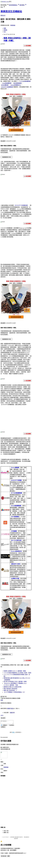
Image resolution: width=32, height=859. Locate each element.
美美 (2, 700)
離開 (9, 856)
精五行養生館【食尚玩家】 (11, 688)
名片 (5, 31)
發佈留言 (3, 727)
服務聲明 (16, 838)
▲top (2, 715)
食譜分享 (12, 712)
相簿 (5, 28)
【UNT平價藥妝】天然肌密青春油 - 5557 (14, 692)
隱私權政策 (26, 837)
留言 (12, 708)
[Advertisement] (16, 191)
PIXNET (7, 837)
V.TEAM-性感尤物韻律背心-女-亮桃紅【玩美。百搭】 (18, 672)
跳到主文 (3, 15)
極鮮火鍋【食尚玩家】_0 (10, 690)
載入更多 (3, 718)
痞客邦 (9, 708)
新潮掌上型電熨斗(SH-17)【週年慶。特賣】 (15, 671)
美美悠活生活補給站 (11, 11)
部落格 (5, 30)
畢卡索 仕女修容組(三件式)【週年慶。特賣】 (15, 681)
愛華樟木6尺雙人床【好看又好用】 (13, 686)
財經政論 (12, 25)
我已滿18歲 (3, 856)
